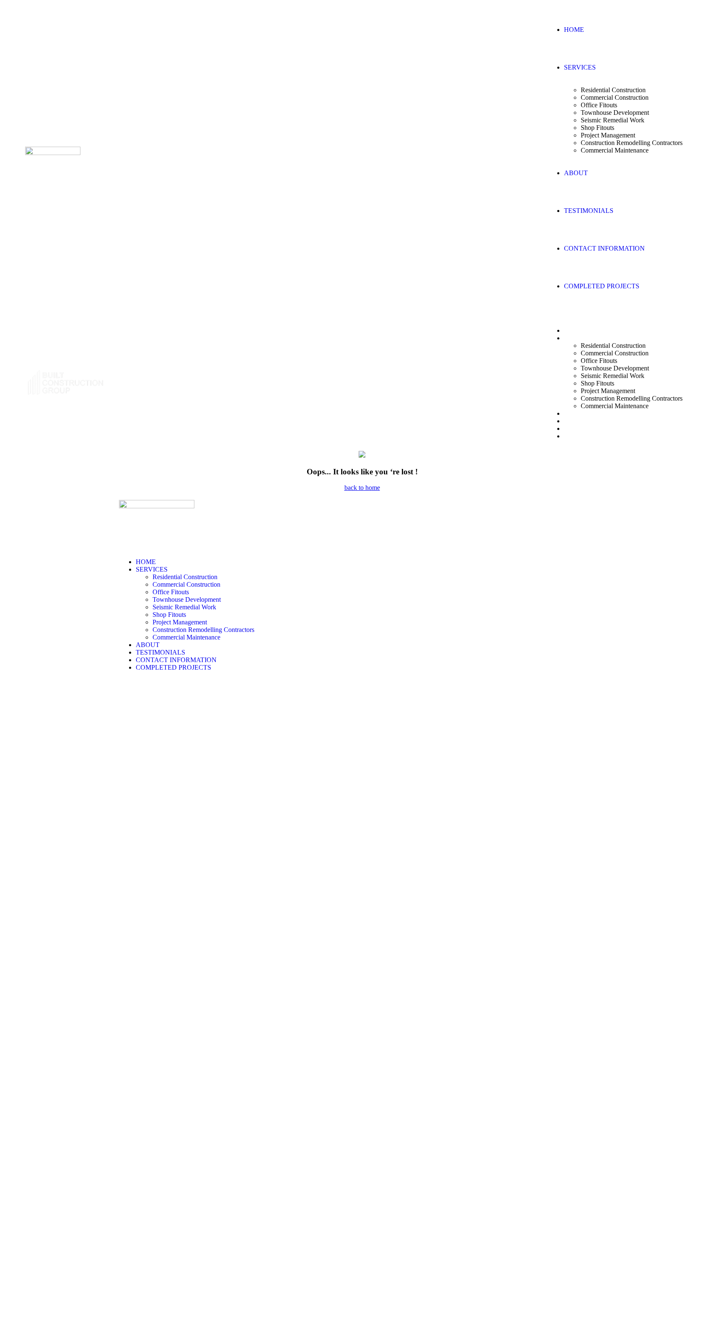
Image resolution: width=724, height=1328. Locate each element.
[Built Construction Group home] (52, 152)
